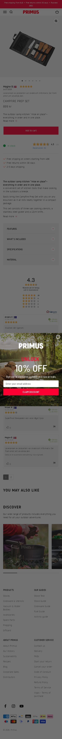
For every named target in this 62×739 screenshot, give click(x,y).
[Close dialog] (58, 337)
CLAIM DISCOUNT (31, 391)
